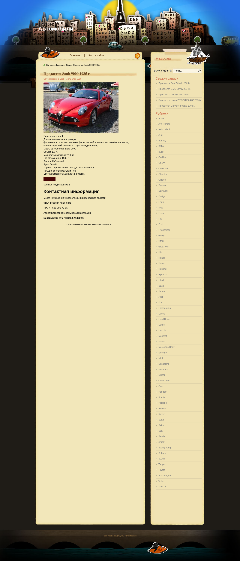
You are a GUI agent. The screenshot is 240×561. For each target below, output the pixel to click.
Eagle (161, 202)
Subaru (162, 453)
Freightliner (164, 230)
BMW (161, 146)
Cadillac (162, 157)
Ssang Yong (164, 447)
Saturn (161, 425)
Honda (161, 258)
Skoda (161, 436)
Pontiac (162, 397)
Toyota (161, 470)
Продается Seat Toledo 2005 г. (174, 83)
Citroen (162, 180)
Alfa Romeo (164, 124)
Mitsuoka (163, 369)
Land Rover (164, 319)
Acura (161, 118)
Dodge (161, 196)
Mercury (162, 352)
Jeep (161, 297)
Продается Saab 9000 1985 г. (67, 73)
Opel (160, 386)
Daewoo (162, 185)
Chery (161, 163)
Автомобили (55, 28)
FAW (160, 207)
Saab (161, 419)
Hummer (162, 269)
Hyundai (162, 274)
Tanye (161, 464)
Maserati (162, 336)
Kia (160, 302)
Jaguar (162, 291)
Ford (160, 224)
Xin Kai (162, 486)
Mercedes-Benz (166, 347)
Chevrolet (163, 168)
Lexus (161, 324)
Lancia (161, 313)
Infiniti (161, 280)
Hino (160, 252)
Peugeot (162, 392)
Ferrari (161, 213)
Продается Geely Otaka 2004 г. (174, 94)
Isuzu (161, 286)
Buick (161, 152)
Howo (161, 263)
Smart (161, 442)
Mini (160, 358)
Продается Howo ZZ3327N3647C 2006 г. (179, 100)
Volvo (161, 481)
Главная (75, 55)
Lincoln (162, 330)
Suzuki (161, 458)
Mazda (161, 341)
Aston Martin (164, 129)
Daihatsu (163, 191)
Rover (161, 414)
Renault (162, 408)
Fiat (160, 218)
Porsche (162, 403)
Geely (161, 235)
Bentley (162, 140)
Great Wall (163, 246)
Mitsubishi (163, 364)
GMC (161, 241)
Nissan (162, 375)
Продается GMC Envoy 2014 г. (174, 89)
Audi (160, 135)
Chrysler (162, 174)
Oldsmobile (164, 380)
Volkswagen (164, 475)
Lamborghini (164, 308)
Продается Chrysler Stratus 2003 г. (176, 106)
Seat (160, 431)
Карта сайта (96, 55)
